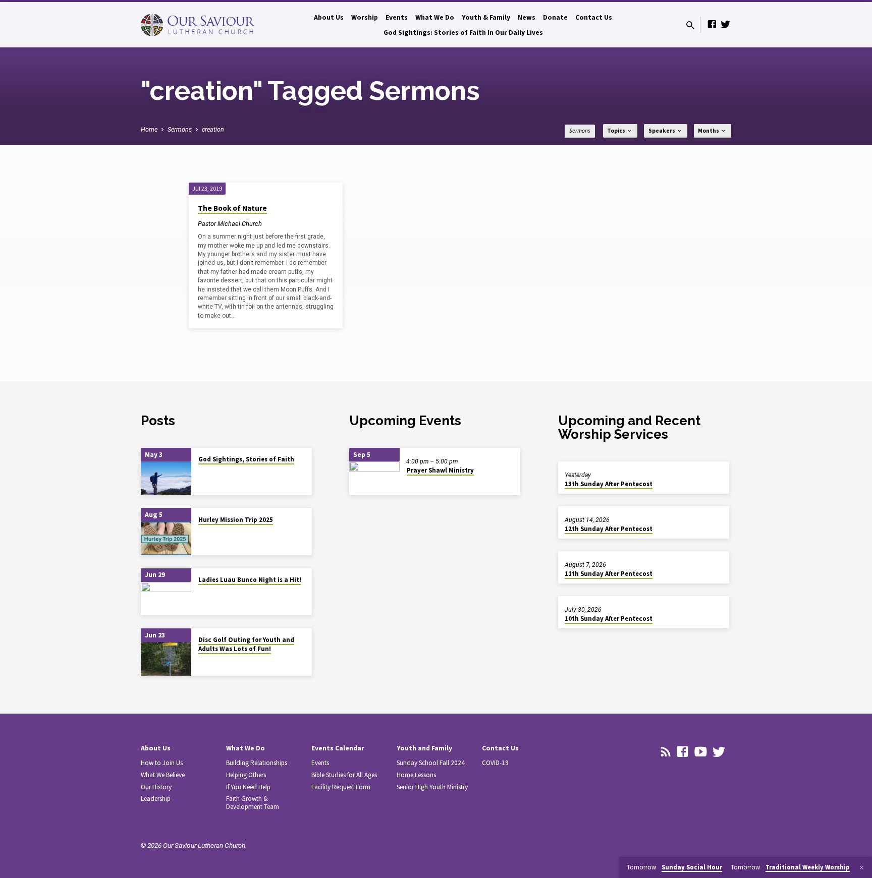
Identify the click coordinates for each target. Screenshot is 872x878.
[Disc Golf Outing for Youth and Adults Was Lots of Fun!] (166, 659)
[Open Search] (690, 25)
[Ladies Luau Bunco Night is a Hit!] (166, 599)
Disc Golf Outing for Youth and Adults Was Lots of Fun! (246, 644)
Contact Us (593, 17)
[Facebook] (712, 24)
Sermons (180, 129)
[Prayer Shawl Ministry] (374, 478)
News (526, 17)
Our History (156, 787)
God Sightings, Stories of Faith (246, 459)
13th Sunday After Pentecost (608, 484)
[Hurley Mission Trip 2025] (166, 538)
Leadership (156, 798)
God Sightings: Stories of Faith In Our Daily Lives (463, 32)
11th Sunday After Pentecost (608, 573)
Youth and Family (424, 748)
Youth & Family (486, 17)
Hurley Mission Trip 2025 (235, 519)
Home (149, 129)
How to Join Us (162, 762)
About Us (329, 17)
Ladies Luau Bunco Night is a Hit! (249, 579)
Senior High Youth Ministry (432, 787)
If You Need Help (248, 787)
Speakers (662, 130)
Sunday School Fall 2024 (431, 762)
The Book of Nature (232, 208)
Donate (555, 17)
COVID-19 (495, 762)
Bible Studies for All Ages (344, 775)
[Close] (861, 867)
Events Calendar (337, 748)
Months (709, 130)
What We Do (434, 17)
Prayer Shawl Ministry (440, 470)
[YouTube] (700, 751)
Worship (364, 17)
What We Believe (163, 775)
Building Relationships (256, 762)
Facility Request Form (340, 787)
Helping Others (246, 775)
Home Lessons (416, 775)
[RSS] (666, 751)
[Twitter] (725, 24)
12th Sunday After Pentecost (608, 528)
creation (213, 129)
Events (397, 17)
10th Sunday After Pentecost (608, 618)
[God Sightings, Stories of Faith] (166, 478)
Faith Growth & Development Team (252, 802)
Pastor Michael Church (230, 223)
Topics (616, 130)
